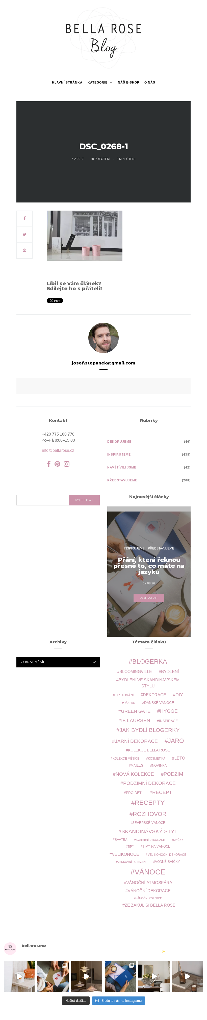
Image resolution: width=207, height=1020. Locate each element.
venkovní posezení (132, 861)
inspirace (168, 721)
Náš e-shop (128, 82)
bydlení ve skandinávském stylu (149, 683)
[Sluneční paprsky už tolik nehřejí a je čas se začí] (19, 976)
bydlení (170, 671)
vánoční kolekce (149, 898)
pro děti (134, 793)
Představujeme (122, 480)
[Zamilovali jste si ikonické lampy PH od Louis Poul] (86, 976)
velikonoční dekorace (167, 854)
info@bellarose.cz (58, 450)
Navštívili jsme (121, 467)
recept (162, 792)
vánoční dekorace (149, 891)
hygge (169, 711)
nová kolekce (135, 774)
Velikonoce (125, 854)
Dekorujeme (119, 441)
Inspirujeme (119, 454)
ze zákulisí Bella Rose (150, 905)
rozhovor (150, 814)
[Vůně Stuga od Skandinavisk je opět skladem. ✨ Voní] (187, 976)
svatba (121, 840)
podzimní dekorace (149, 783)
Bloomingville (135, 671)
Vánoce (150, 872)
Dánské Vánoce (159, 703)
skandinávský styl (149, 831)
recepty (150, 802)
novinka (159, 765)
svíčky (178, 839)
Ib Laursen (135, 720)
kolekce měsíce (126, 758)
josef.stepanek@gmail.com (103, 363)
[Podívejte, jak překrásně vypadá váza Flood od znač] (153, 976)
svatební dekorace (150, 839)
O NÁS (149, 82)
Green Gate (135, 711)
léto (179, 758)
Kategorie (98, 82)
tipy (130, 846)
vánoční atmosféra (149, 882)
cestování (124, 695)
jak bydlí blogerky (149, 730)
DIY (179, 694)
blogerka (149, 661)
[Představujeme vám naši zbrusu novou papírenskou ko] (120, 976)
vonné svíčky (167, 862)
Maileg (137, 765)
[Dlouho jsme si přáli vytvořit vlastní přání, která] (52, 976)
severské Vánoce (148, 823)
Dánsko (129, 702)
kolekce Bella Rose (149, 750)
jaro (176, 741)
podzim (173, 774)
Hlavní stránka (67, 82)
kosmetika (156, 758)
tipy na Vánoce (156, 846)
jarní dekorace (136, 741)
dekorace (154, 695)
